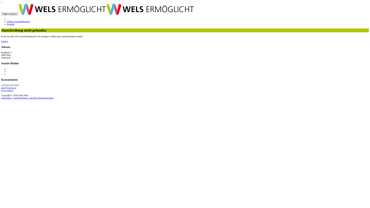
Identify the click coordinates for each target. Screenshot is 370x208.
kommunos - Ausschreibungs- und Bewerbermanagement (27, 98)
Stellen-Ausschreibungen (18, 21)
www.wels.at (7, 90)
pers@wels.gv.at (8, 88)
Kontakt (10, 24)
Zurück (4, 41)
